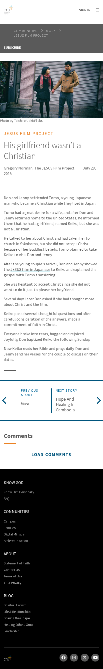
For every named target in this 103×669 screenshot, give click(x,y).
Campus (10, 521)
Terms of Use (13, 576)
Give (25, 403)
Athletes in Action (16, 540)
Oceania (43, 22)
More (51, 30)
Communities (26, 30)
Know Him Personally (19, 492)
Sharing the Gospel (17, 618)
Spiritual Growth (15, 605)
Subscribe (12, 47)
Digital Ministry (14, 534)
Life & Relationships (17, 611)
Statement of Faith (17, 563)
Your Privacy (12, 582)
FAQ (7, 498)
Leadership (12, 631)
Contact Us (12, 569)
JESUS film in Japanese (30, 269)
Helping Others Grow (19, 624)
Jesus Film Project (31, 35)
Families (10, 527)
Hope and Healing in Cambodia (65, 404)
